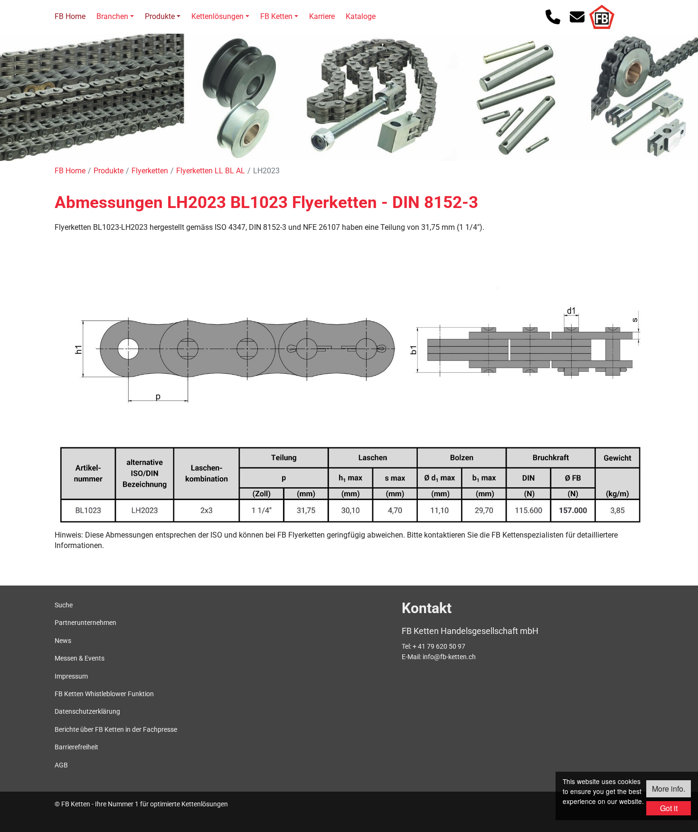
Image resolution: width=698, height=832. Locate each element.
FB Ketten (276, 16)
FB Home (70, 16)
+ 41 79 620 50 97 (439, 646)
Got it (669, 808)
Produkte (160, 16)
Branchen (112, 16)
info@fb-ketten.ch (449, 657)
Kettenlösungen (217, 16)
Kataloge (361, 16)
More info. (668, 788)
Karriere (322, 16)
